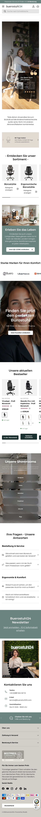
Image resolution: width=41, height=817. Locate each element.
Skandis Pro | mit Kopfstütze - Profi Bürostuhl (27, 403)
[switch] (36, 807)
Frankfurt (20, 501)
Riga (20, 516)
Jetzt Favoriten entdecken (20, 333)
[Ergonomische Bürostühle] (29, 172)
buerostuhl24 (10, 812)
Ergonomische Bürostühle (29, 185)
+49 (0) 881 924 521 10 (28, 2)
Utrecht (20, 509)
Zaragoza (20, 477)
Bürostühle (10, 184)
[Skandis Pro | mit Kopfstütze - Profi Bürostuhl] (28, 387)
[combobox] (20, 11)
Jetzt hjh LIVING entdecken (19, 249)
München (20, 493)
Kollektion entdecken (20, 50)
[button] (38, 6)
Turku (20, 485)
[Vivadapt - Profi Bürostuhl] (10, 387)
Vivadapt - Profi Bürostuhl (8, 402)
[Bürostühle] (10, 172)
